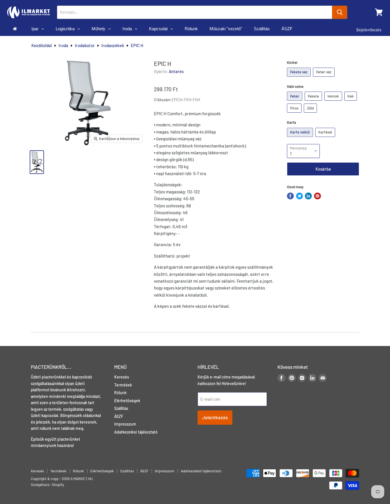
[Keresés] (339, 12)
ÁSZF (118, 416)
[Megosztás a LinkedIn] (308, 196)
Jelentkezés (215, 417)
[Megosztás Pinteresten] (317, 196)
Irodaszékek (112, 45)
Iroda (63, 45)
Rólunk (120, 392)
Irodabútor (85, 45)
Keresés (121, 377)
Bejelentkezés (368, 29)
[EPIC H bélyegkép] (36, 162)
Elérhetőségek (127, 400)
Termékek (123, 384)
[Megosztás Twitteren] (299, 196)
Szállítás (121, 408)
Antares (176, 71)
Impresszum (125, 424)
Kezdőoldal (41, 45)
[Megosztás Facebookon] (290, 196)
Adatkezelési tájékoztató (136, 432)
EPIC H (137, 45)
